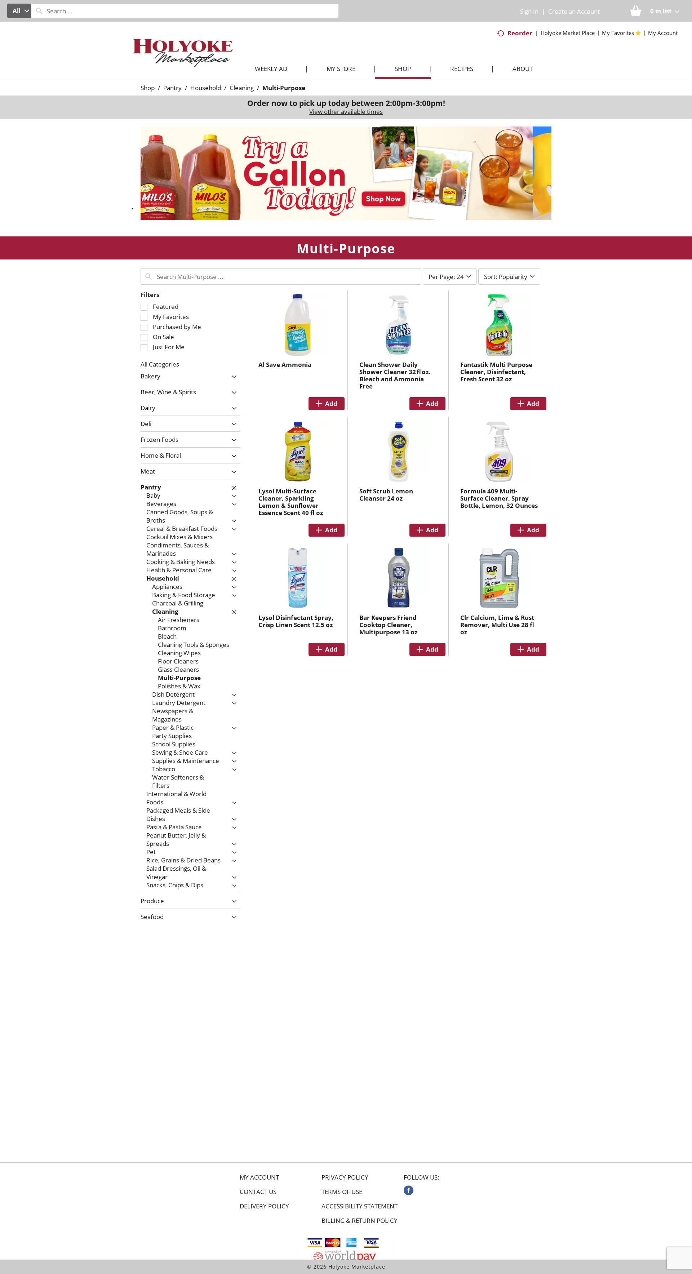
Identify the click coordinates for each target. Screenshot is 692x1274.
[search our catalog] (39, 11)
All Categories (160, 364)
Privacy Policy (344, 1177)
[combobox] (19, 11)
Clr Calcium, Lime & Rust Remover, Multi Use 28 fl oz (497, 624)
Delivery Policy (264, 1206)
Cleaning (242, 88)
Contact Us (258, 1191)
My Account (259, 1177)
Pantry (172, 88)
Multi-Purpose (283, 88)
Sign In (529, 11)
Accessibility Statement (359, 1206)
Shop (148, 88)
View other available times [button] (346, 111)
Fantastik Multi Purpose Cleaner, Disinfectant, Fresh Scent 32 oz (496, 371)
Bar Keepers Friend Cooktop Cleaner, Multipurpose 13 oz (388, 624)
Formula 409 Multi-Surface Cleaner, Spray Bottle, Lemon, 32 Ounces (499, 498)
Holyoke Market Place (568, 32)
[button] (346, 173)
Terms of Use (341, 1191)
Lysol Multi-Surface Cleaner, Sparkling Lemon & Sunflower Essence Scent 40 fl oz (290, 502)
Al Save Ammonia (284, 364)
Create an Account (574, 11)
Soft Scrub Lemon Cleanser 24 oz (386, 494)
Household (205, 88)
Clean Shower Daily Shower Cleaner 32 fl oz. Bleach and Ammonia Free (394, 375)
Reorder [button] (519, 33)
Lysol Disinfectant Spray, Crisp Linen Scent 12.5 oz (295, 621)
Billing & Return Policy (359, 1220)
